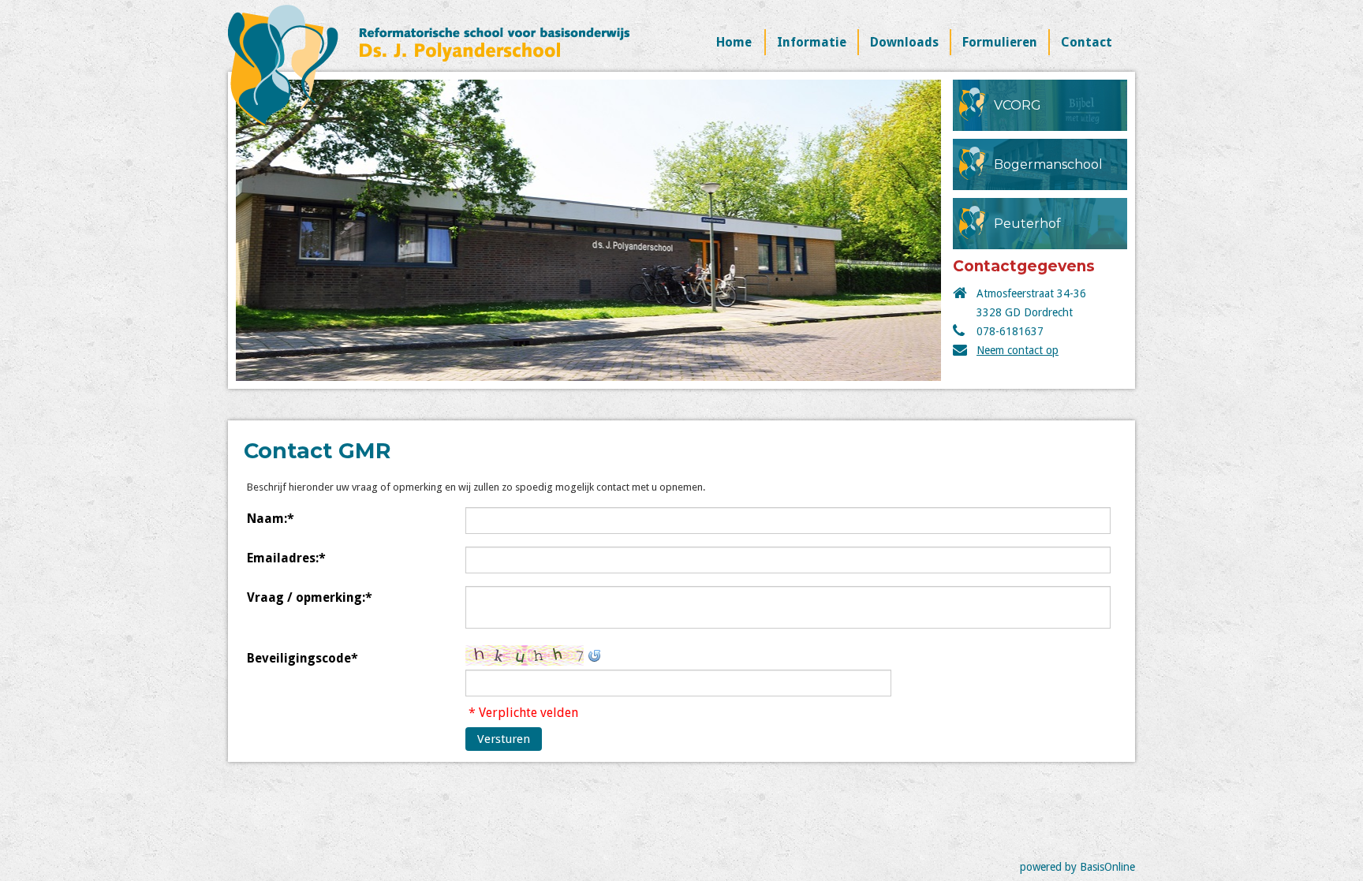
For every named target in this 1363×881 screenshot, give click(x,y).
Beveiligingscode (302, 658)
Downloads (904, 42)
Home (734, 42)
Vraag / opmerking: (309, 597)
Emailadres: (286, 558)
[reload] (594, 654)
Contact (1086, 42)
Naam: (270, 518)
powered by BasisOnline (1077, 866)
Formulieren (999, 42)
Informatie (811, 42)
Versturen (503, 739)
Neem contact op (1018, 350)
